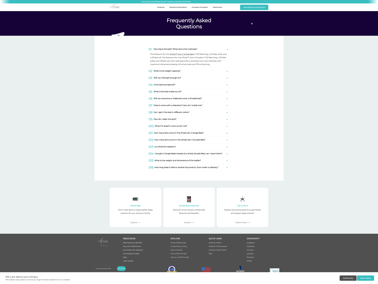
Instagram (251, 243)
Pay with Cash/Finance (132, 246)
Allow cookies (365, 278)
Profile (249, 261)
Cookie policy (348, 278)
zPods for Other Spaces (218, 246)
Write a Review (176, 250)
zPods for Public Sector (218, 250)
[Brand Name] (115, 7)
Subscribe (121, 268)
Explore (134, 222)
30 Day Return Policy (179, 246)
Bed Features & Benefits (132, 243)
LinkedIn (250, 254)
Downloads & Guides (131, 254)
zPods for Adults (215, 243)
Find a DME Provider (179, 254)
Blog (125, 257)
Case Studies (128, 261)
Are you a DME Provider (180, 257)
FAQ (210, 254)
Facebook (250, 246)
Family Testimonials (178, 243)
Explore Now (241, 222)
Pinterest (250, 257)
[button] (189, 49)
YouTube (250, 250)
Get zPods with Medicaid (133, 250)
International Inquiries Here (254, 7)
